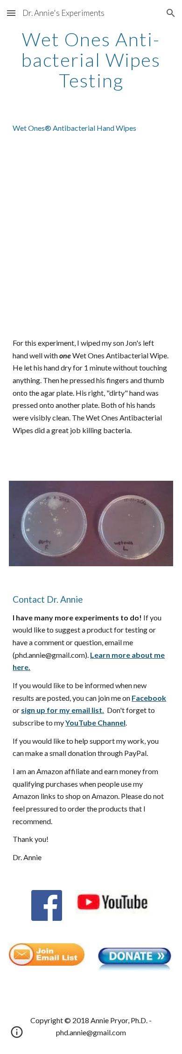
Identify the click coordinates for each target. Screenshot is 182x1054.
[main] (91, 59)
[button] (11, 13)
